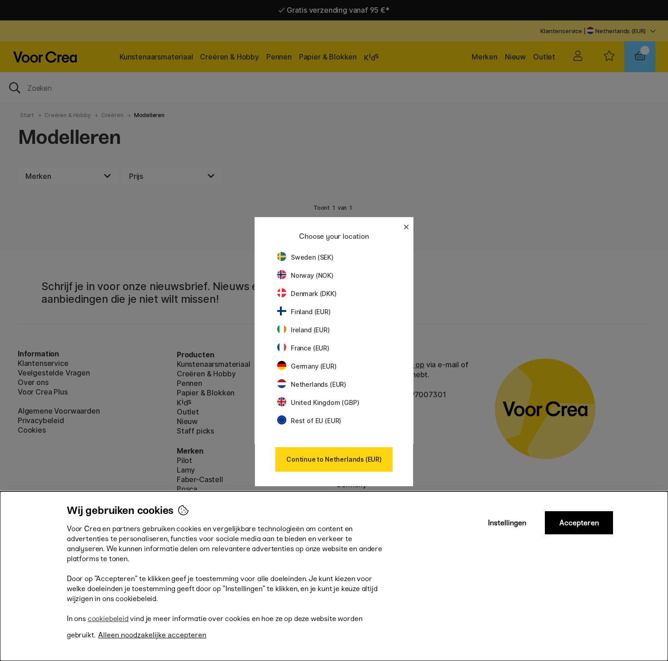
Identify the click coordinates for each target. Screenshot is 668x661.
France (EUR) (310, 348)
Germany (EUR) (314, 366)
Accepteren (579, 522)
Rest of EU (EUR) (316, 420)
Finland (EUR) (311, 312)
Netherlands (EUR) (318, 384)
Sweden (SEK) (312, 257)
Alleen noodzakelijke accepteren (152, 635)
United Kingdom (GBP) (325, 402)
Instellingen (507, 522)
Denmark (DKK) (314, 293)
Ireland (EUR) (310, 330)
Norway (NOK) (312, 275)
